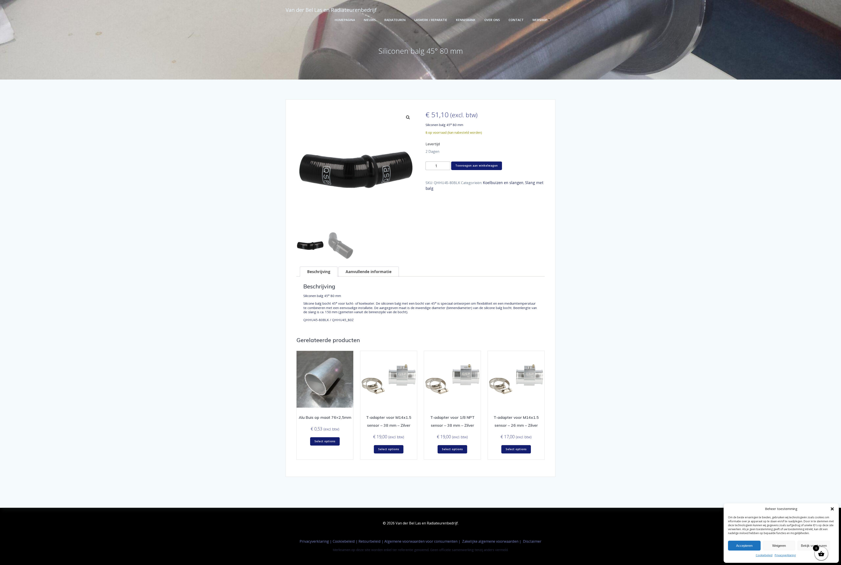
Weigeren (779, 545)
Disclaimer (532, 541)
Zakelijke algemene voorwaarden (490, 541)
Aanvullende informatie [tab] (369, 271)
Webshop (539, 20)
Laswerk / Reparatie (430, 20)
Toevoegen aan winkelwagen (476, 165)
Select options (325, 441)
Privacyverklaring (785, 555)
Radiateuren (395, 20)
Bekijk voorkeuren (814, 545)
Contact (516, 20)
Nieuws (370, 20)
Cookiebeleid (764, 555)
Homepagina (345, 20)
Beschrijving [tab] (318, 271)
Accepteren (744, 545)
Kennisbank (465, 20)
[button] (832, 509)
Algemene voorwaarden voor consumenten (421, 541)
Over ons (492, 20)
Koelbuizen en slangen (503, 182)
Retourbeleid (370, 541)
